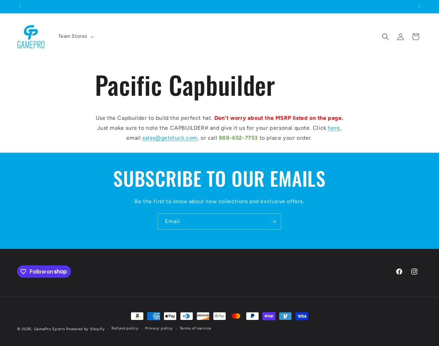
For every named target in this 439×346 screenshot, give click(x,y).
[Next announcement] (419, 6)
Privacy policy (159, 328)
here (334, 128)
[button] (75, 36)
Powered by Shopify (85, 329)
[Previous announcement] (19, 6)
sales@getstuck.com (170, 138)
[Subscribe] (273, 222)
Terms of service (195, 328)
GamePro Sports (49, 329)
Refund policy (124, 328)
